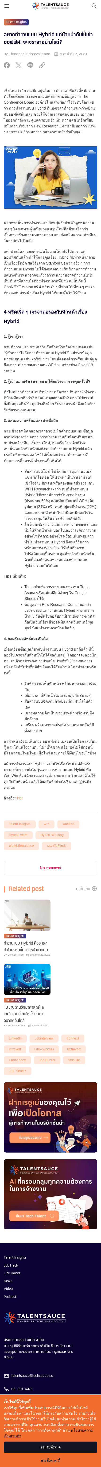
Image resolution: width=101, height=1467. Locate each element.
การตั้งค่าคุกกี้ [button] (50, 1460)
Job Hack (11, 1265)
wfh (46, 824)
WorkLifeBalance (21, 846)
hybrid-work (18, 835)
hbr (20, 798)
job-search (17, 1071)
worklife (68, 824)
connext (72, 1038)
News (8, 1281)
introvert (15, 1049)
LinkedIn (15, 1038)
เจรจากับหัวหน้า (56, 846)
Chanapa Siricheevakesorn (29, 54)
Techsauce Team (17, 1025)
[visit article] (27, 916)
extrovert (74, 1049)
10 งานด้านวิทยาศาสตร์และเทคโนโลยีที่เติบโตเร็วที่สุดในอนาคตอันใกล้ (24, 1014)
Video (8, 1289)
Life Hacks (12, 1273)
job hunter (47, 1060)
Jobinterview (44, 1038)
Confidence (17, 1060)
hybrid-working (52, 835)
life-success (44, 1049)
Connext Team (16, 955)
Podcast (10, 1297)
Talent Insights (16, 22)
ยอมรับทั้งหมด (51, 1447)
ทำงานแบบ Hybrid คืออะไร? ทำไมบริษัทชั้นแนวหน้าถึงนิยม (26, 946)
